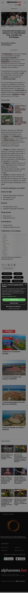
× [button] (25, 284)
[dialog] (14, 296)
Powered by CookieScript (14, 308)
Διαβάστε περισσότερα (6, 294)
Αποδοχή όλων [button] (14, 299)
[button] (14, 296)
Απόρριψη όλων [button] (14, 303)
